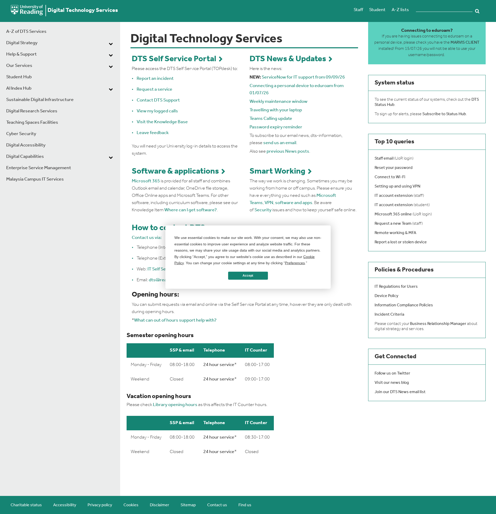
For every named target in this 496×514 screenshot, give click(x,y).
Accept (248, 275)
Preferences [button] (295, 263)
